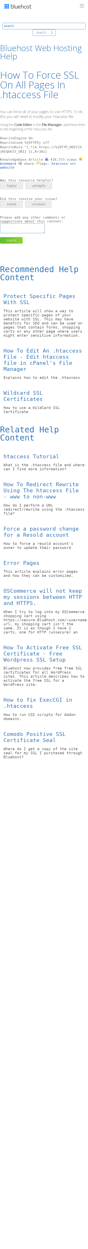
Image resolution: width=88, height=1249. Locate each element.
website (7, 167)
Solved (11, 204)
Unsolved (38, 204)
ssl (73, 164)
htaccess (60, 164)
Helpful (11, 186)
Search (41, 32)
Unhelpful (38, 186)
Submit (11, 240)
